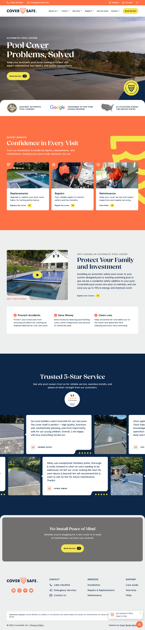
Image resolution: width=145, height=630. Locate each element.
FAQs (129, 595)
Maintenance (95, 595)
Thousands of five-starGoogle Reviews (80, 108)
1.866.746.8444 (16, 2)
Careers (114, 11)
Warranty (131, 590)
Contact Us (60, 595)
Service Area (102, 11)
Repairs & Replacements (101, 590)
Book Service (130, 11)
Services (76, 11)
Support (88, 11)
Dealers (115, 2)
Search (137, 2)
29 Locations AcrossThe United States (127, 108)
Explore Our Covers (85, 296)
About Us (53, 11)
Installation (94, 585)
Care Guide (132, 585)
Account (129, 2)
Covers (65, 11)
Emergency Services (40, 2)
